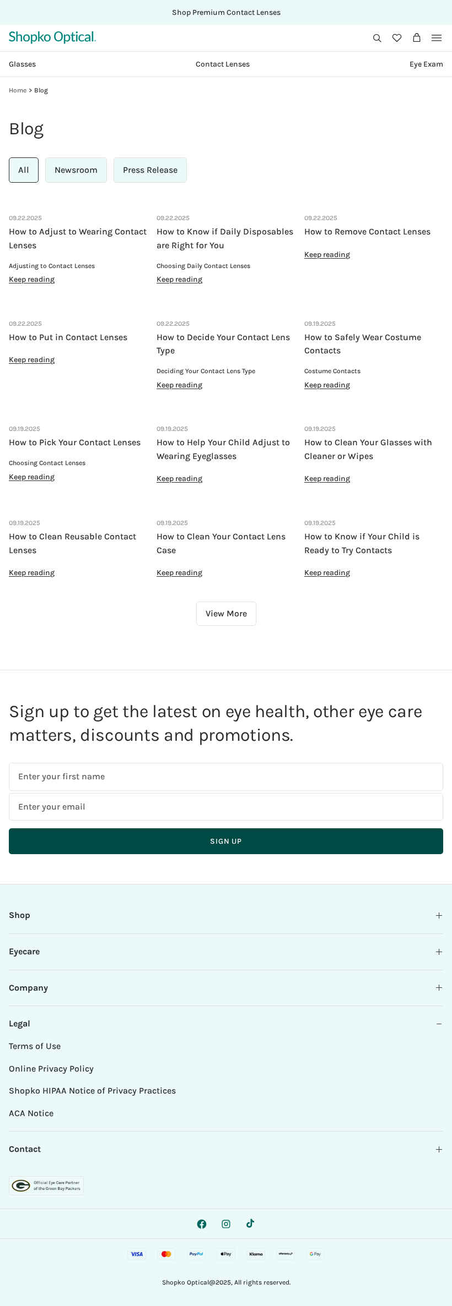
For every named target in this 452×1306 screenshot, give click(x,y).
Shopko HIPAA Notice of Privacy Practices (92, 1090)
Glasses (22, 64)
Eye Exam (426, 64)
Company (28, 987)
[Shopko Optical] (52, 37)
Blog (41, 90)
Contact (25, 1149)
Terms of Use (35, 1046)
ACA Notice (31, 1113)
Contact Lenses (223, 64)
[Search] (377, 38)
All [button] (23, 170)
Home (17, 90)
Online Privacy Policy (51, 1068)
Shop (19, 915)
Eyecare (24, 951)
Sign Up (226, 841)
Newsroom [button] (76, 170)
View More (226, 613)
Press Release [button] (150, 170)
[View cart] (416, 38)
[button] (377, 38)
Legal (19, 1023)
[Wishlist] (396, 38)
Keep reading (32, 279)
